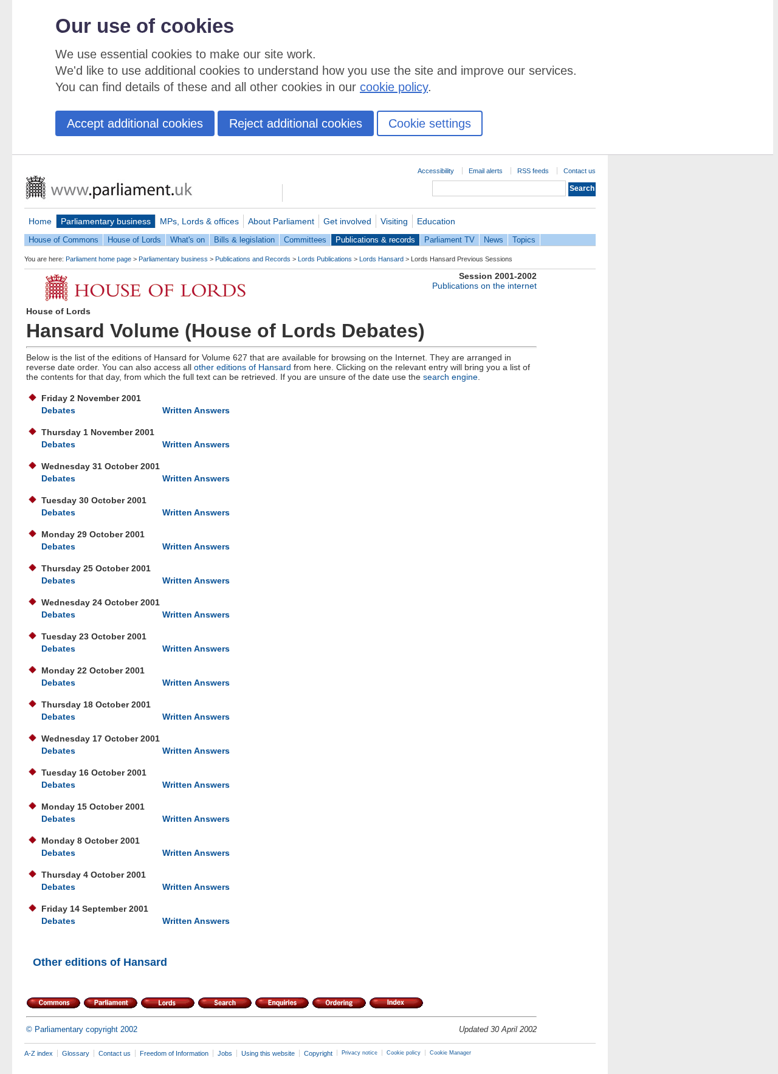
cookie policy (394, 87)
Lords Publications (325, 259)
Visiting (394, 221)
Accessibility (436, 170)
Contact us (579, 170)
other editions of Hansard (242, 367)
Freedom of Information (174, 1053)
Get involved (347, 221)
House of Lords (134, 239)
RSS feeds (533, 170)
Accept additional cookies (135, 123)
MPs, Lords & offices (199, 221)
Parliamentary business (106, 221)
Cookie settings (429, 123)
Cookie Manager (450, 1053)
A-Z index (38, 1053)
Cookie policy (404, 1053)
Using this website (268, 1053)
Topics (523, 239)
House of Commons (63, 239)
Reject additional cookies (295, 123)
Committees (305, 239)
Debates (58, 410)
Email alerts (486, 170)
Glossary (75, 1053)
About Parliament (281, 221)
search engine (450, 377)
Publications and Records (253, 259)
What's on (187, 239)
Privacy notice (359, 1053)
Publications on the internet (484, 286)
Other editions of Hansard (100, 962)
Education (436, 221)
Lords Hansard (381, 259)
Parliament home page (98, 259)
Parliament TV (449, 239)
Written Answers (196, 410)
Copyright (318, 1053)
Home (40, 221)
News (493, 239)
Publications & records (375, 239)
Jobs (225, 1053)
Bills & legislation (244, 239)
